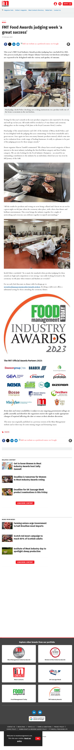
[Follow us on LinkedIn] (34, 712)
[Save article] (68, 44)
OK (38, 738)
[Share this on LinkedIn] (14, 44)
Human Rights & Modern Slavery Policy (33, 729)
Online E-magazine (21, 10)
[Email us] (40, 712)
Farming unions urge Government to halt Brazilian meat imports (30, 524)
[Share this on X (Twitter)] (9, 44)
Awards (7, 432)
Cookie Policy (11, 729)
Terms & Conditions (44, 727)
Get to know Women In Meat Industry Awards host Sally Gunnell (27, 466)
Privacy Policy (59, 727)
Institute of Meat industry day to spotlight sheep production (30, 550)
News (4, 22)
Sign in (46, 40)
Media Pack (48, 10)
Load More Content (25, 503)
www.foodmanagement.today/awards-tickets (22, 287)
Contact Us (57, 10)
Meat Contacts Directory (36, 10)
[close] (69, 40)
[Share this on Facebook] (5, 44)
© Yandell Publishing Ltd (58, 729)
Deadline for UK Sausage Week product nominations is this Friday (31, 491)
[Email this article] (18, 44)
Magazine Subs (8, 10)
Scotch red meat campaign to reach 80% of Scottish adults (28, 537)
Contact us (11, 727)
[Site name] (5, 6)
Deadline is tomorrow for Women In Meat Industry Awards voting (30, 478)
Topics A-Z (31, 727)
